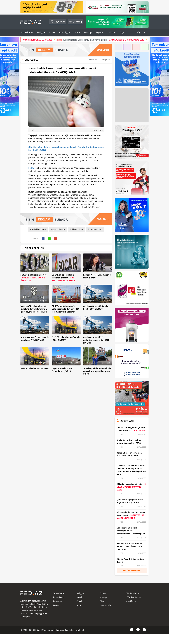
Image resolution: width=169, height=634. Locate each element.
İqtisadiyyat (65, 32)
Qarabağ (77, 21)
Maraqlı (88, 32)
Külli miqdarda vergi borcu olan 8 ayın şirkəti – (67, 39)
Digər (122, 32)
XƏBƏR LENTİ (127, 420)
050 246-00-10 (133, 597)
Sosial (77, 32)
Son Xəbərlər (26, 32)
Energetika (105, 59)
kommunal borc (95, 229)
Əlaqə (55, 605)
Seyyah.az (60, 21)
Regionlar (100, 32)
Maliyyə (41, 32)
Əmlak (112, 32)
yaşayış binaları (58, 229)
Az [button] (145, 32)
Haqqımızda (105, 605)
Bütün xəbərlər (131, 570)
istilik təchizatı (76, 229)
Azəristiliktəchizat (38, 229)
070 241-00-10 (133, 593)
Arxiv (78, 605)
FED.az (32, 168)
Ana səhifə (92, 59)
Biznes (52, 32)
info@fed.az (131, 601)
